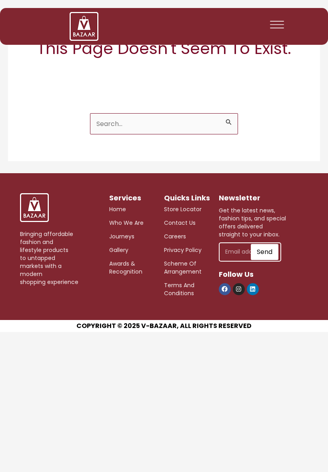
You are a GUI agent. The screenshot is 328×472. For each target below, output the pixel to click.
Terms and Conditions (179, 289)
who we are (126, 223)
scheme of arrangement (183, 268)
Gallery (118, 250)
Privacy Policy (183, 250)
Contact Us (180, 223)
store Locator (183, 209)
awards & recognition (125, 268)
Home (117, 209)
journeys (121, 236)
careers (175, 236)
